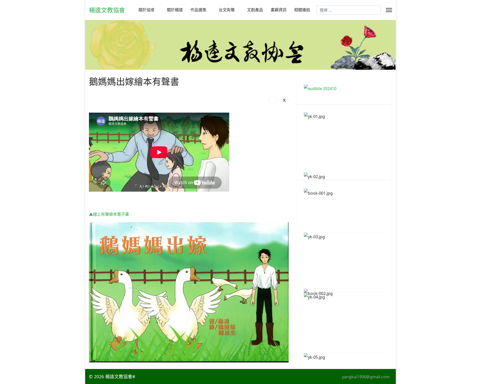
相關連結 (302, 10)
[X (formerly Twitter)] (284, 100)
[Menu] (389, 10)
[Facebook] (272, 100)
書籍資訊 (279, 10)
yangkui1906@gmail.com (366, 376)
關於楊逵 (175, 10)
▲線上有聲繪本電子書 (109, 214)
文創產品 (255, 10)
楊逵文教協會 (107, 10)
